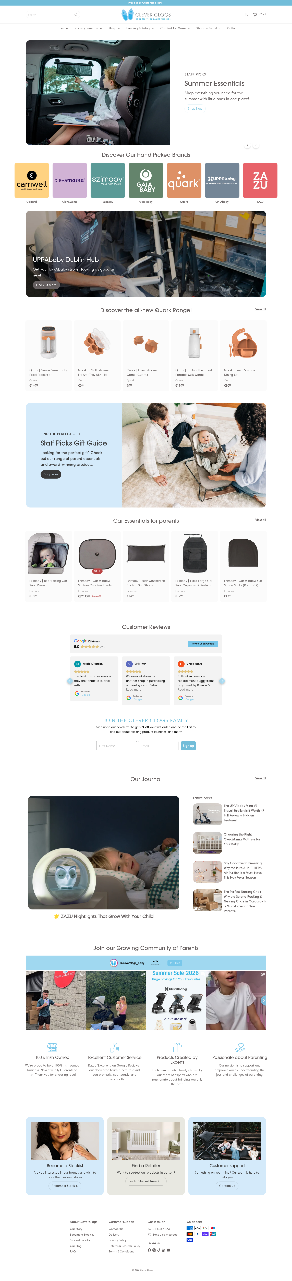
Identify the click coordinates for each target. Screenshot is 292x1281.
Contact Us (116, 1229)
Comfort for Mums (173, 28)
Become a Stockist (82, 1234)
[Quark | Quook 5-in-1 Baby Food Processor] (48, 355)
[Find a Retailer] (146, 1141)
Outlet (231, 28)
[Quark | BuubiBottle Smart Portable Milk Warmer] (194, 355)
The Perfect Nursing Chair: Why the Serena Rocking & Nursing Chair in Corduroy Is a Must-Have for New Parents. (245, 901)
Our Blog (75, 1246)
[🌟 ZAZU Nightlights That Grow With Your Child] (103, 852)
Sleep (112, 28)
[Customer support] (227, 1141)
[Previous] (247, 145)
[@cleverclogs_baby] (113, 963)
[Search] (76, 14)
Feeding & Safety (138, 28)
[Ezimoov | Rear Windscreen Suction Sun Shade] (146, 566)
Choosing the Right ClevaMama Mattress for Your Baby (242, 839)
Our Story (76, 1229)
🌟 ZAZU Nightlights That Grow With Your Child (104, 916)
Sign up (188, 746)
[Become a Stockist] (65, 1141)
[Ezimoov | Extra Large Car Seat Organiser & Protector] (194, 566)
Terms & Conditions (121, 1251)
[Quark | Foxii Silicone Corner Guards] (146, 355)
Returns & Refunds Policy (124, 1246)
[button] (70, 681)
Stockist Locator (80, 1240)
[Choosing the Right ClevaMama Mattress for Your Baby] (207, 843)
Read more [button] (82, 689)
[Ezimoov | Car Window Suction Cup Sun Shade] (97, 566)
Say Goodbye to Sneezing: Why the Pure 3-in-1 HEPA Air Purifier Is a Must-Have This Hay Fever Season (243, 870)
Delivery (114, 1234)
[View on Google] (77, 664)
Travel (60, 28)
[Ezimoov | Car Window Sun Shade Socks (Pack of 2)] (243, 566)
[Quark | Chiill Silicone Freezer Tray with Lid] (97, 355)
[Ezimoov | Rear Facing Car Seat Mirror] (48, 566)
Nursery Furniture (87, 28)
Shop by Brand (207, 28)
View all (260, 309)
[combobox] (53, 14)
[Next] (255, 145)
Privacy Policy (117, 1240)
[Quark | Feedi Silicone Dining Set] (243, 355)
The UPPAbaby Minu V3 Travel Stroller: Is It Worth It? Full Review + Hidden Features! (244, 813)
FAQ (73, 1251)
